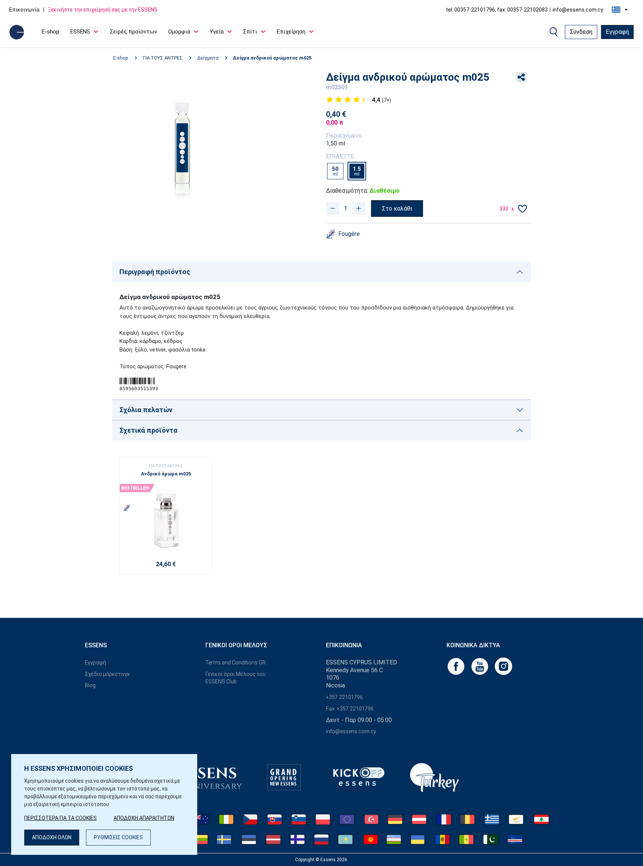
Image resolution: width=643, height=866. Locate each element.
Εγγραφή (617, 31)
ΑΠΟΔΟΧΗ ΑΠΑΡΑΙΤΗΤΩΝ (143, 818)
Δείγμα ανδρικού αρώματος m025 (272, 58)
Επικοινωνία (24, 10)
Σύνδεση (581, 31)
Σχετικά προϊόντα (148, 430)
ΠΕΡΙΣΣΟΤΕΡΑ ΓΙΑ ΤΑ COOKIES (60, 818)
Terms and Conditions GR (235, 662)
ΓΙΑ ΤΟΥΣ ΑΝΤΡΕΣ (163, 58)
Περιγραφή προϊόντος (154, 272)
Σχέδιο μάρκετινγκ (107, 674)
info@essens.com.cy (578, 10)
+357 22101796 (344, 697)
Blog (90, 685)
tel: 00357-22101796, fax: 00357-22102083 (497, 10)
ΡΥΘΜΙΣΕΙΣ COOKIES (118, 837)
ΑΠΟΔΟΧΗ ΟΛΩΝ (51, 837)
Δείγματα (207, 58)
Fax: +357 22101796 (350, 709)
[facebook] (457, 665)
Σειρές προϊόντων (133, 31)
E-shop (50, 31)
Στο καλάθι (397, 208)
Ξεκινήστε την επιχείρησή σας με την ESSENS (102, 10)
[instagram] (503, 665)
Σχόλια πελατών (145, 410)
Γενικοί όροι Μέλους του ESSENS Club (235, 678)
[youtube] (480, 665)
